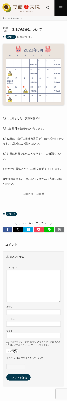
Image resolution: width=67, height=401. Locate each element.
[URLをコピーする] (59, 230)
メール (10, 318)
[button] (7, 230)
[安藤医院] (20, 8)
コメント (11, 267)
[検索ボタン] (48, 8)
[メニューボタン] (60, 8)
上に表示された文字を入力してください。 (26, 357)
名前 (9, 307)
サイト (9, 330)
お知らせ (10, 36)
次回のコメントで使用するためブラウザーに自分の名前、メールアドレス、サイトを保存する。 (35, 343)
